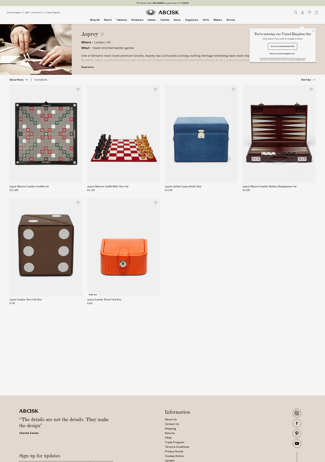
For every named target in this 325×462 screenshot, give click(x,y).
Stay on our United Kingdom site (282, 53)
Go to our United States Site (283, 46)
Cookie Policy (300, 60)
